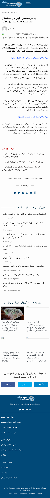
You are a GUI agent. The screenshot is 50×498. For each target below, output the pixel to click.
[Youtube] (26, 409)
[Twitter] (23, 409)
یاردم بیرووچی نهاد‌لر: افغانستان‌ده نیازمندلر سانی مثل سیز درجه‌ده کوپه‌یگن (11, 357)
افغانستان (20, 178)
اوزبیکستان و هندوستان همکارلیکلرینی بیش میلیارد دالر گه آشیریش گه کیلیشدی (24, 236)
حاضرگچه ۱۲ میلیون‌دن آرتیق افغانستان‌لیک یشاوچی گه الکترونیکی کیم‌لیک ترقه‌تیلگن (11, 326)
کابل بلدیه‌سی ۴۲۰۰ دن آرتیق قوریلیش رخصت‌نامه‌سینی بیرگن (23, 284)
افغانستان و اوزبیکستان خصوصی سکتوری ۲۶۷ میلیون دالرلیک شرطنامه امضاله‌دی (23, 224)
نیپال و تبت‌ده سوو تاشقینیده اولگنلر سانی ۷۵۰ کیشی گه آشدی (25, 247)
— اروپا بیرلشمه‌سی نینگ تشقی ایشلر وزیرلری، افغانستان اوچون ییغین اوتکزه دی (23, 155)
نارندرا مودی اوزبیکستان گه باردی (16, 257)
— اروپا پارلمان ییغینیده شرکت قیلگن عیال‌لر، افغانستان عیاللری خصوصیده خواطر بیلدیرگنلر (22, 168)
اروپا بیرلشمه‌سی (29, 178)
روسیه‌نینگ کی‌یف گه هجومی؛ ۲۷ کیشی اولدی (21, 274)
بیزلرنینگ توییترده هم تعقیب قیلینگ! (33, 117)
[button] (15, 193)
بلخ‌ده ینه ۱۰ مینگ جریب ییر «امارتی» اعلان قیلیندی (23, 266)
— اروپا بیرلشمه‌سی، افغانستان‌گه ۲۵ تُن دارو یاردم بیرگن (22, 161)
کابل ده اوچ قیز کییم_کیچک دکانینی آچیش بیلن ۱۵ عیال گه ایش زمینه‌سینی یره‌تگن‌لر (37, 326)
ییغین (9, 178)
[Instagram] (30, 409)
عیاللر (14, 178)
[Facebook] (20, 409)
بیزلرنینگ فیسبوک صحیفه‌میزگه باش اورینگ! (29, 58)
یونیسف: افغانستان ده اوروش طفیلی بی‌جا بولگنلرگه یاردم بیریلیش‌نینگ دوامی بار (36, 357)
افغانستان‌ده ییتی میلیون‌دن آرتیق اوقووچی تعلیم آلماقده (24, 214)
